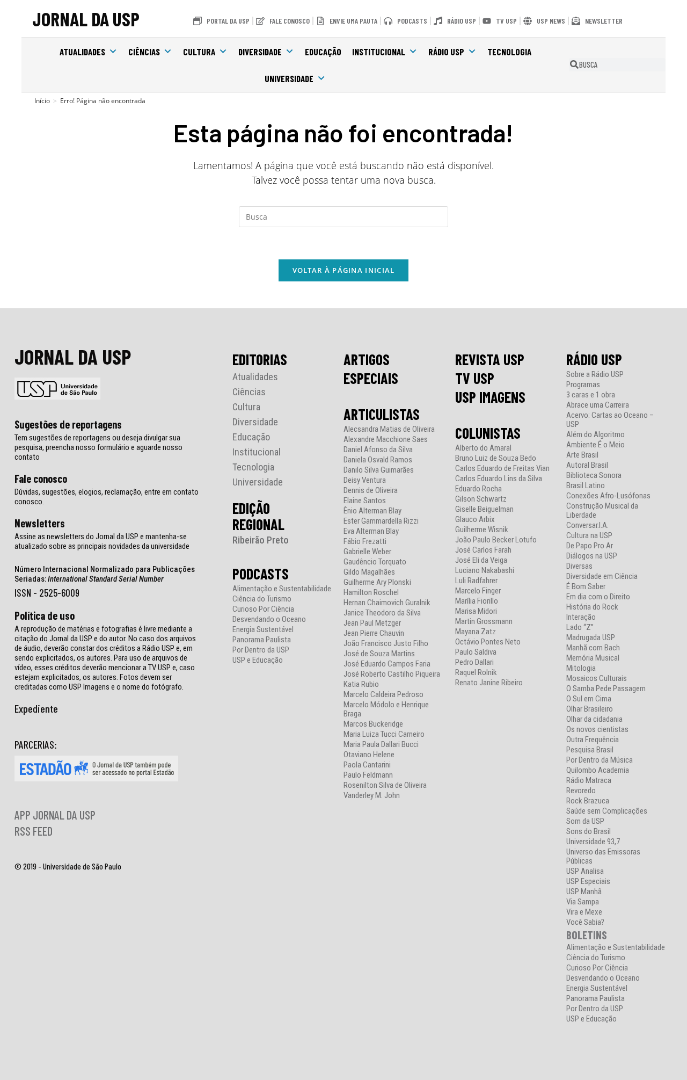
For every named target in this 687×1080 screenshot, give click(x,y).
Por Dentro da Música (599, 760)
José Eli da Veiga (481, 560)
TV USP (474, 378)
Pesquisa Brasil (589, 750)
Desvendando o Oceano (269, 619)
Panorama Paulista (261, 639)
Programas (583, 384)
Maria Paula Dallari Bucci (381, 744)
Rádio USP (446, 51)
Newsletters (39, 523)
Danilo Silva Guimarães (379, 470)
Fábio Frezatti (365, 541)
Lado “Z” (580, 627)
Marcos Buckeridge (373, 724)
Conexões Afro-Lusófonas (608, 496)
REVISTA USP (489, 359)
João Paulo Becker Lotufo (496, 540)
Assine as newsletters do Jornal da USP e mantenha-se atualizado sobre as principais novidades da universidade (101, 541)
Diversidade (260, 51)
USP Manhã (584, 891)
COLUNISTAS (488, 433)
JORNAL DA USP (86, 18)
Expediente (36, 708)
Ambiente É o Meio (595, 445)
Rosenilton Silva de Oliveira (385, 785)
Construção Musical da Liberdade (602, 511)
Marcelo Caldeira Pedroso (383, 694)
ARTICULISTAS (382, 414)
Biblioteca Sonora (594, 475)
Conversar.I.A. (587, 525)
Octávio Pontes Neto (488, 642)
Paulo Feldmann (368, 775)
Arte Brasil (582, 455)
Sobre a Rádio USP (595, 374)
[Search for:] (343, 215)
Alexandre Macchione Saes (386, 439)
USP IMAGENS (490, 397)
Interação (581, 617)
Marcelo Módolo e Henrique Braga (386, 709)
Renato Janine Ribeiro (489, 682)
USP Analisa (585, 871)
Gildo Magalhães (369, 572)
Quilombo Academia (597, 770)
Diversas (579, 566)
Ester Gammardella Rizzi (381, 521)
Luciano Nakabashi (484, 570)
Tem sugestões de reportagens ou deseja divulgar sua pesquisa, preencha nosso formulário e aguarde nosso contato (98, 447)
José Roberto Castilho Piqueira (392, 674)
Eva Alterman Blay (371, 531)
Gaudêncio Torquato (375, 562)
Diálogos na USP (591, 556)
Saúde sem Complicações (606, 811)
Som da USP (585, 821)
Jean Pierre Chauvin (374, 633)
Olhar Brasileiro (589, 709)
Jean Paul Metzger (372, 623)
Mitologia (581, 668)
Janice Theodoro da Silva (382, 613)
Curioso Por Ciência (263, 609)
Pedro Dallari (474, 662)
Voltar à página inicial (344, 270)
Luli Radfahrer (476, 580)
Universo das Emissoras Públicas (603, 856)
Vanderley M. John (372, 795)
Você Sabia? (585, 922)
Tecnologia (509, 51)
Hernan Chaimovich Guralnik (387, 602)
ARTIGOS (367, 359)
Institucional (378, 51)
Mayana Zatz (475, 631)
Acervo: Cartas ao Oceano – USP (610, 420)
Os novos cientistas (597, 729)
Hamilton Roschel (371, 592)
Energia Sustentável (263, 629)
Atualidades (82, 51)
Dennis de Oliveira (371, 490)
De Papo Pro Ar (589, 545)
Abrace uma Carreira (597, 405)
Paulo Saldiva (475, 652)
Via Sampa (582, 902)
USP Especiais (588, 881)
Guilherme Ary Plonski (377, 582)
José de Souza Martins (379, 653)
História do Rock (592, 607)
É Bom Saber (585, 586)
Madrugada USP (590, 637)
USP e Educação (257, 660)
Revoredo (581, 790)
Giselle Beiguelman (484, 509)
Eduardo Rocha (478, 489)
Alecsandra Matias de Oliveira (389, 429)
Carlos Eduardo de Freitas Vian (502, 468)
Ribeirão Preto (260, 540)
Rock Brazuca (587, 801)
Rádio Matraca (588, 780)
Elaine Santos (365, 500)
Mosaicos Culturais (596, 678)
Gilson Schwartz (481, 499)
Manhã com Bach (593, 648)
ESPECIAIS (371, 378)
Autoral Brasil (587, 465)
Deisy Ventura (365, 480)
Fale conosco (40, 478)
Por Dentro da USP (260, 650)
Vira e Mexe (584, 912)
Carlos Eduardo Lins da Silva (498, 478)
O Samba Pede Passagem (606, 688)
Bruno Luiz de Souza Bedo (495, 458)
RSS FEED (33, 831)
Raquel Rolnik (476, 672)
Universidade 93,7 (593, 841)
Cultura (199, 51)
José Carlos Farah (483, 550)
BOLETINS (586, 934)
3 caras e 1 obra (590, 395)
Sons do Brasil (588, 831)
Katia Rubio (361, 684)
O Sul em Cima (588, 699)
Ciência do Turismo (261, 599)
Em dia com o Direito (598, 596)
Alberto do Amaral (483, 448)
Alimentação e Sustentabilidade (281, 588)
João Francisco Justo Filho (386, 643)
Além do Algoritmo (595, 434)
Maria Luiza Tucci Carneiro (384, 734)
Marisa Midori (476, 611)
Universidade (289, 78)
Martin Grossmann (484, 621)
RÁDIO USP (594, 359)
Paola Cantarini (367, 765)
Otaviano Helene (369, 754)
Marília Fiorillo (476, 601)
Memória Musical (592, 658)
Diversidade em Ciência (602, 576)
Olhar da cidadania (594, 719)
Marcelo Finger (478, 591)
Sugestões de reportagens (68, 424)
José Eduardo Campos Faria (387, 664)
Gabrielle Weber (367, 551)
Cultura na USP (589, 535)
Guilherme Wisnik (481, 529)
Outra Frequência (592, 739)
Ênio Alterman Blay (372, 511)
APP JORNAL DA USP (55, 815)
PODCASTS (260, 573)
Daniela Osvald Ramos (378, 460)
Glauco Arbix (475, 519)
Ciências (144, 51)
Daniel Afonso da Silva (378, 449)
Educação (323, 51)
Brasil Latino (585, 485)
